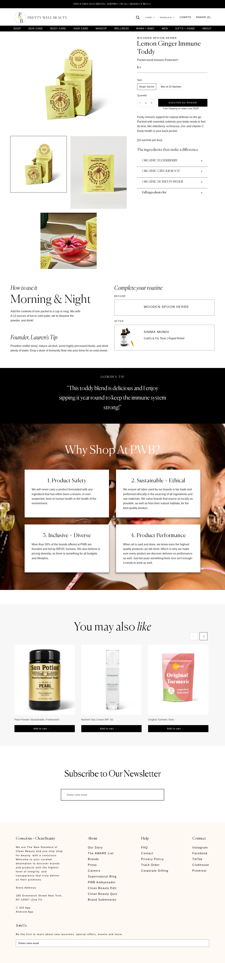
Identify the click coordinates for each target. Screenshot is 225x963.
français (166, 17)
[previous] (194, 636)
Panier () (203, 17)
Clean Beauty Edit (102, 888)
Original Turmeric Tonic (161, 719)
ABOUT (207, 28)
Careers (94, 870)
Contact (147, 853)
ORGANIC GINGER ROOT (161, 171)
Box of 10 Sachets (171, 86)
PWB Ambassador (102, 882)
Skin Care (35, 28)
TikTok (197, 859)
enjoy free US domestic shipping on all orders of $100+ (112, 4)
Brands (93, 859)
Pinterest (199, 870)
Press (92, 864)
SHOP (17, 28)
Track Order (150, 864)
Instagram (200, 847)
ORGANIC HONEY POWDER (162, 181)
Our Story (95, 847)
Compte (185, 17)
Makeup (101, 28)
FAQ (144, 847)
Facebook (200, 853)
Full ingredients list (154, 192)
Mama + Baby (145, 28)
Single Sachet (146, 86)
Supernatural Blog (102, 876)
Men (165, 28)
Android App (24, 911)
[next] (203, 636)
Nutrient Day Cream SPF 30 (97, 719)
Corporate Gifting (154, 870)
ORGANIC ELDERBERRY (160, 160)
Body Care (58, 28)
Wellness (121, 28)
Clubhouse (200, 864)
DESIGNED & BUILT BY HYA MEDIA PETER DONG (49, 957)
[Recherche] (138, 17)
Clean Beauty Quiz (102, 893)
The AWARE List (101, 853)
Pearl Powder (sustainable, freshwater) (36, 719)
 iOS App (23, 907)
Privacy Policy (152, 859)
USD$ (148, 17)
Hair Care (80, 28)
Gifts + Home (185, 28)
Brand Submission (102, 899)
